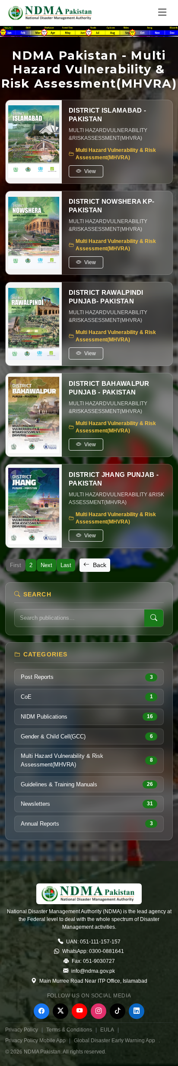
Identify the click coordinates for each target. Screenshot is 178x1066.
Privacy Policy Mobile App (35, 1040)
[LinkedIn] (136, 1011)
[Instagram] (98, 1011)
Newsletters (87, 804)
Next (46, 565)
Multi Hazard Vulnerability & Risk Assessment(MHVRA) (87, 760)
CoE (87, 697)
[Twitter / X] (60, 1011)
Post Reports (87, 677)
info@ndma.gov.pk (92, 971)
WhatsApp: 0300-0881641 (92, 951)
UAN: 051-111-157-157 (93, 942)
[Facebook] (41, 1011)
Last (65, 565)
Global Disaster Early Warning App (114, 1040)
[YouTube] (79, 1011)
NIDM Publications (87, 716)
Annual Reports (87, 823)
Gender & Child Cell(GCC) (87, 736)
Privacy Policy (21, 1029)
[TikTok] (117, 1011)
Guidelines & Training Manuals (87, 784)
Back (98, 564)
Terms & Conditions (69, 1029)
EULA (107, 1029)
